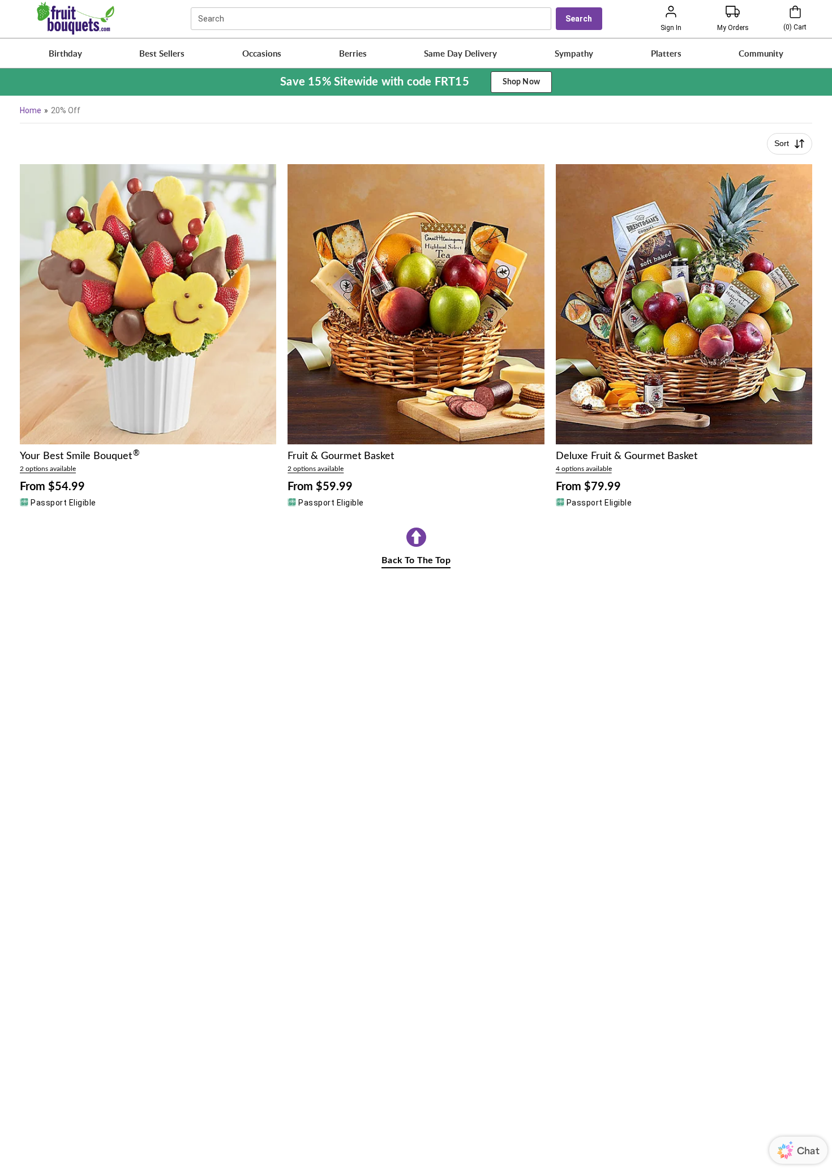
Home (30, 110)
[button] (65, 53)
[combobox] (372, 18)
